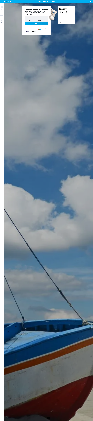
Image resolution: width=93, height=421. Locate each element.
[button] (2, 1)
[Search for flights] (1, 5)
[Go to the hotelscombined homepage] (8, 1)
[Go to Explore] (1, 14)
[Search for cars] (1, 9)
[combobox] (28, 14)
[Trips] (1, 17)
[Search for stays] (1, 7)
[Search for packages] (1, 12)
